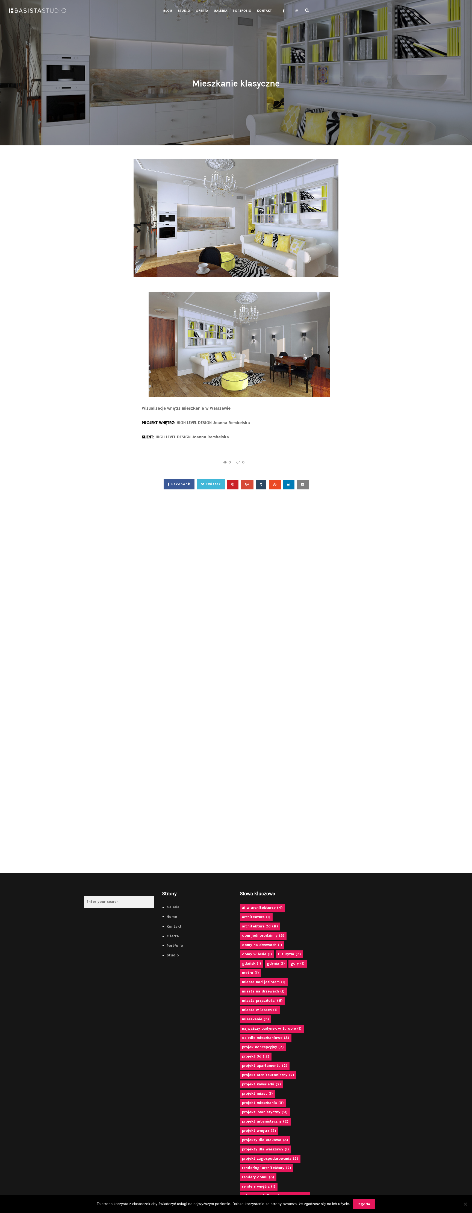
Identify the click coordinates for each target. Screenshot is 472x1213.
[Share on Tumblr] (261, 484)
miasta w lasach (260, 1010)
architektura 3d (260, 926)
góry (298, 963)
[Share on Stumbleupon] (275, 484)
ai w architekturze (262, 907)
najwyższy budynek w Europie (272, 1028)
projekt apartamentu (264, 1065)
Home (172, 916)
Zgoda (364, 1204)
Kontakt (174, 926)
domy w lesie (257, 954)
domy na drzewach (262, 944)
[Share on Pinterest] (232, 484)
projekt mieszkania (263, 1102)
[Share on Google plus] (247, 484)
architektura (256, 917)
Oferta (173, 936)
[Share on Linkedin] (288, 484)
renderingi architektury (266, 1167)
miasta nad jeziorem (263, 982)
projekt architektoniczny (268, 1075)
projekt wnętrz (259, 1130)
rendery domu (258, 1177)
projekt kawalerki (261, 1084)
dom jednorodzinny (263, 935)
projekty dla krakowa (265, 1140)
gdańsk (251, 963)
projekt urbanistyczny (265, 1121)
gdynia (276, 963)
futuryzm (289, 954)
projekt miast (257, 1093)
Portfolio (175, 945)
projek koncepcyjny (263, 1047)
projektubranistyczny (265, 1112)
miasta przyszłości (262, 1000)
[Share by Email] (303, 484)
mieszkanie (255, 1019)
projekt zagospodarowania (270, 1158)
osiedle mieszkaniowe (265, 1037)
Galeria (173, 907)
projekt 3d (255, 1056)
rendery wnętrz (258, 1186)
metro (250, 972)
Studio (173, 955)
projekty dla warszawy (265, 1149)
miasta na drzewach (263, 991)
